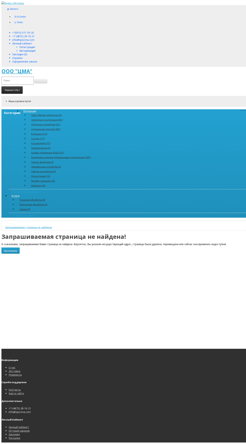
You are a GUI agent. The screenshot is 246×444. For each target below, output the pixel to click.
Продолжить (10, 250)
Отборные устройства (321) (45, 124)
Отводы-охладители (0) (43, 171)
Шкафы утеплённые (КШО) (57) (47, 152)
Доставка (14, 371)
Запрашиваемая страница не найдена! (28, 227)
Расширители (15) (40, 143)
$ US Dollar (20, 17)
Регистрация (27, 47)
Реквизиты (15, 374)
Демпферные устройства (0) (46, 166)
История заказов (19, 430)
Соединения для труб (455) (45, 129)
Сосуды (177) (38, 138)
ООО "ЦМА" (16, 71)
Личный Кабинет (19, 427)
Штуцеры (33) (38, 185)
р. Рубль (19, 22)
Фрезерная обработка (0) (33, 204)
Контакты (15, 389)
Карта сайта (16, 393)
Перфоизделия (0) (40, 148)
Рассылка (14, 438)
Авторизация (27, 50)
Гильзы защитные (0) (42, 162)
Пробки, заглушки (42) (43, 180)
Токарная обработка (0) (32, 199)
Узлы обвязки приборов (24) (46, 115)
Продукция (29, 111)
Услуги (15, 195)
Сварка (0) (24, 209)
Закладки (14, 434)
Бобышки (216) (39, 133)
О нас (12, 367)
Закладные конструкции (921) (47, 119)
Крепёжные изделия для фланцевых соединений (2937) (61, 157)
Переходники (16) (40, 176)
